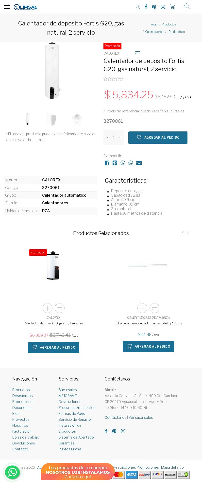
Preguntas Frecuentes (77, 407)
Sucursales (68, 390)
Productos (169, 24)
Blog (15, 413)
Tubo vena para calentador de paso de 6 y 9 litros (148, 323)
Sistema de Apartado (76, 437)
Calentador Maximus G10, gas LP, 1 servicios (54, 323)
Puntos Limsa (70, 449)
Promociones (23, 402)
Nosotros (20, 425)
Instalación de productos (70, 428)
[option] (52, 75)
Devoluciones (23, 443)
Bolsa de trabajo (25, 437)
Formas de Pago (72, 413)
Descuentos (22, 396)
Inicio (154, 24)
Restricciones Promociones (136, 467)
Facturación (22, 431)
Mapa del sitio (172, 467)
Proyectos (21, 419)
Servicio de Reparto (75, 419)
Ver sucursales (141, 417)
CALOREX (53, 317)
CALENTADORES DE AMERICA (148, 317)
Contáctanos (115, 417)
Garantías (66, 443)
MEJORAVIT (68, 396)
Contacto (20, 449)
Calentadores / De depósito (165, 32)
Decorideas (22, 407)
